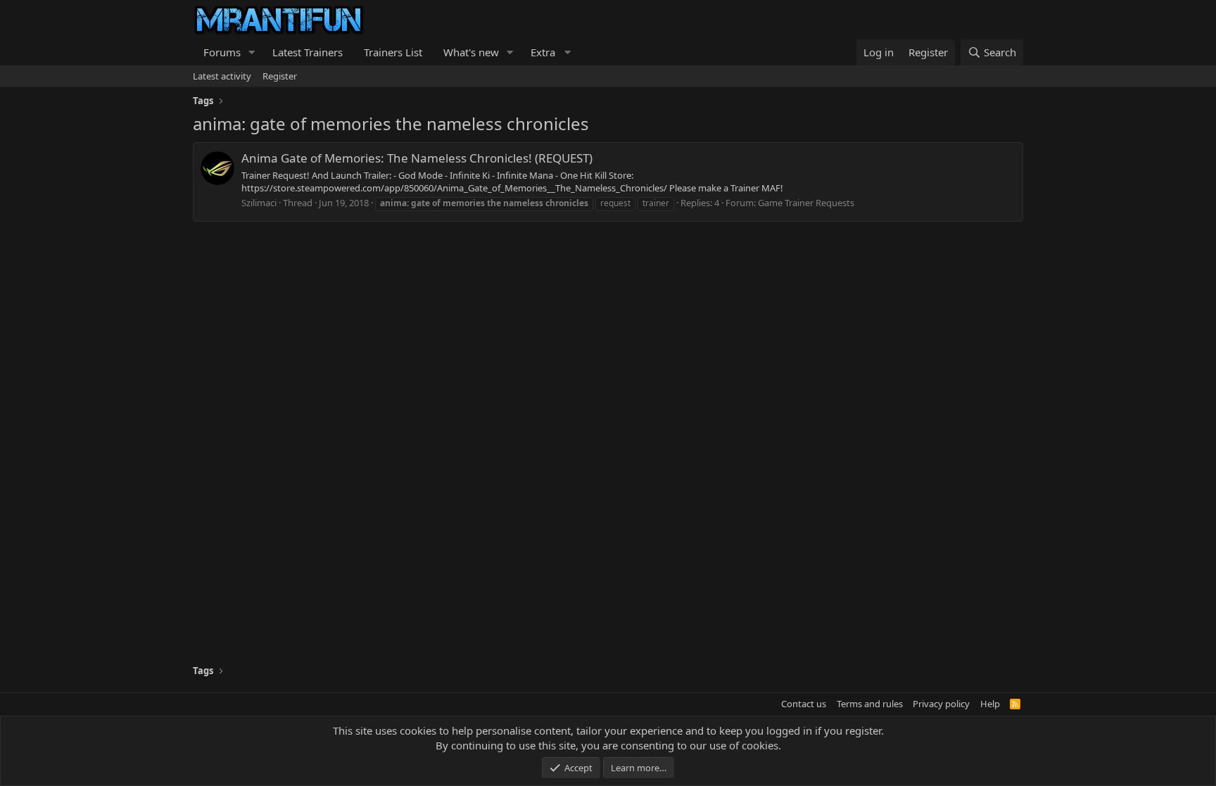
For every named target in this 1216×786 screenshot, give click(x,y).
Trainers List (393, 52)
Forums (222, 52)
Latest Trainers (307, 52)
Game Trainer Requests (806, 202)
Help (990, 703)
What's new (471, 52)
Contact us (803, 703)
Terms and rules (870, 703)
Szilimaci (259, 202)
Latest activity (222, 76)
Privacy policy (941, 703)
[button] (252, 52)
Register (279, 76)
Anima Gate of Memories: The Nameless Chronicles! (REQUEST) (417, 158)
